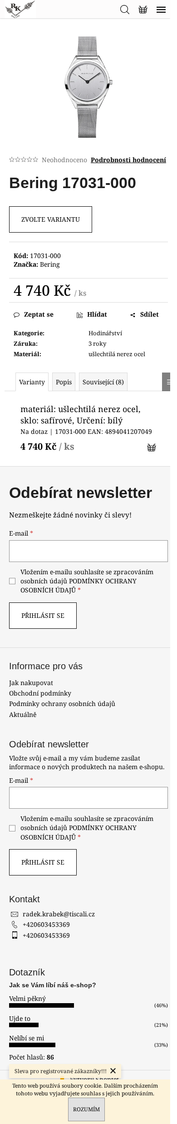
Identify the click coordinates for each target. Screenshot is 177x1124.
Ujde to (19, 1018)
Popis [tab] (64, 382)
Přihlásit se (42, 615)
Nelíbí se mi (26, 1038)
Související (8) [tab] (103, 382)
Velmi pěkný (27, 998)
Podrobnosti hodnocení (128, 159)
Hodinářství (105, 333)
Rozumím (86, 1109)
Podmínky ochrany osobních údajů (62, 703)
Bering (50, 264)
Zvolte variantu (50, 219)
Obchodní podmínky (40, 693)
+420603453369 (46, 924)
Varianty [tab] (32, 382)
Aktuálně (22, 714)
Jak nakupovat (31, 682)
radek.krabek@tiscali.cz (59, 914)
